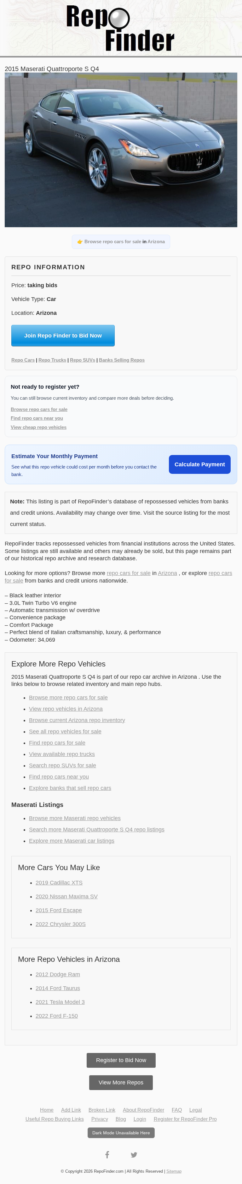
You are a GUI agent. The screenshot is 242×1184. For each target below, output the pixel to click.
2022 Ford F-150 (57, 1016)
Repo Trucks (52, 360)
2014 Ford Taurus (58, 988)
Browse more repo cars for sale (68, 697)
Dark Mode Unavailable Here (121, 1132)
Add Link (71, 1110)
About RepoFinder (143, 1110)
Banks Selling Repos (122, 360)
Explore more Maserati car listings (71, 841)
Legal (195, 1110)
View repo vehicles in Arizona (66, 709)
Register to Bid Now (121, 1060)
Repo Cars (23, 360)
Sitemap (174, 1171)
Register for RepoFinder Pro (185, 1119)
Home (47, 1110)
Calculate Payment (200, 464)
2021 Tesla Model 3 (60, 1002)
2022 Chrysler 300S (61, 924)
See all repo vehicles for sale (65, 731)
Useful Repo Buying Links (55, 1119)
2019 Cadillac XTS (59, 883)
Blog (121, 1119)
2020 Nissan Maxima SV (67, 896)
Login (140, 1119)
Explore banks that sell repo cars (70, 788)
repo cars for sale (129, 573)
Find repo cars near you (37, 418)
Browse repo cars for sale (112, 241)
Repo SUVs (82, 360)
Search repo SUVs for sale (62, 765)
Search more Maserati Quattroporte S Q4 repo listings (96, 829)
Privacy (99, 1119)
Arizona (156, 241)
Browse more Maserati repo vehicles (75, 818)
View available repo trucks (62, 754)
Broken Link (102, 1110)
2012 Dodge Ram (58, 974)
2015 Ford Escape (59, 910)
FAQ (177, 1110)
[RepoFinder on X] (134, 1155)
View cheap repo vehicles (38, 427)
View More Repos (121, 1082)
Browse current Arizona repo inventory (77, 720)
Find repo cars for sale (57, 743)
